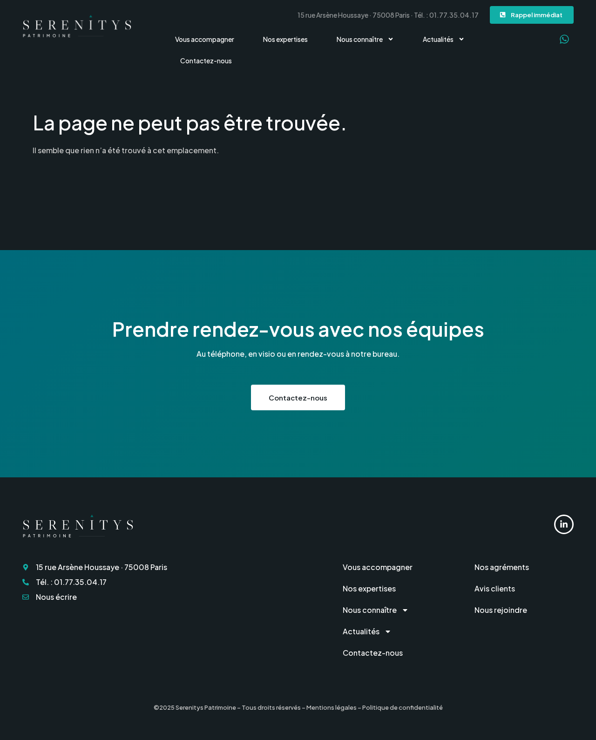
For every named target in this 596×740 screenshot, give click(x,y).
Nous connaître (360, 39)
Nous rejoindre (500, 610)
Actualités (438, 39)
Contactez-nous (206, 60)
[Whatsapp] (564, 39)
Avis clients (494, 588)
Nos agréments (501, 567)
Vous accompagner (204, 39)
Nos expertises (285, 39)
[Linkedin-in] (564, 524)
